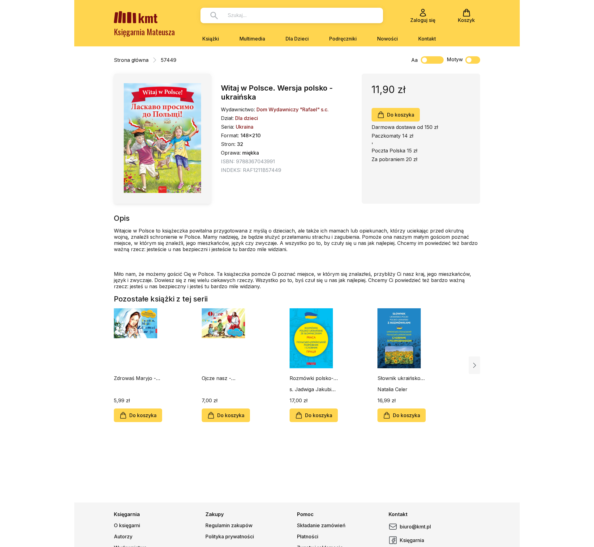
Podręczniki (343, 39)
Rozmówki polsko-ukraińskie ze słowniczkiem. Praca (314, 378)
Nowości (387, 39)
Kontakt (427, 39)
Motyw (455, 59)
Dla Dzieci (297, 39)
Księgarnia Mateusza (144, 32)
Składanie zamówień (321, 525)
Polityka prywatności (229, 536)
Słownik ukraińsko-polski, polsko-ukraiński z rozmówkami (400, 378)
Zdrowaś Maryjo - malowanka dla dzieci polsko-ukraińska (135, 378)
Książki (210, 39)
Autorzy (123, 536)
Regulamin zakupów (228, 525)
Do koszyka (400, 115)
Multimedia (252, 39)
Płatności (307, 536)
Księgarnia (412, 540)
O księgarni (127, 525)
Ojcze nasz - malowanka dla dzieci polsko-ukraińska (219, 378)
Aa (414, 60)
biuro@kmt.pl (415, 526)
